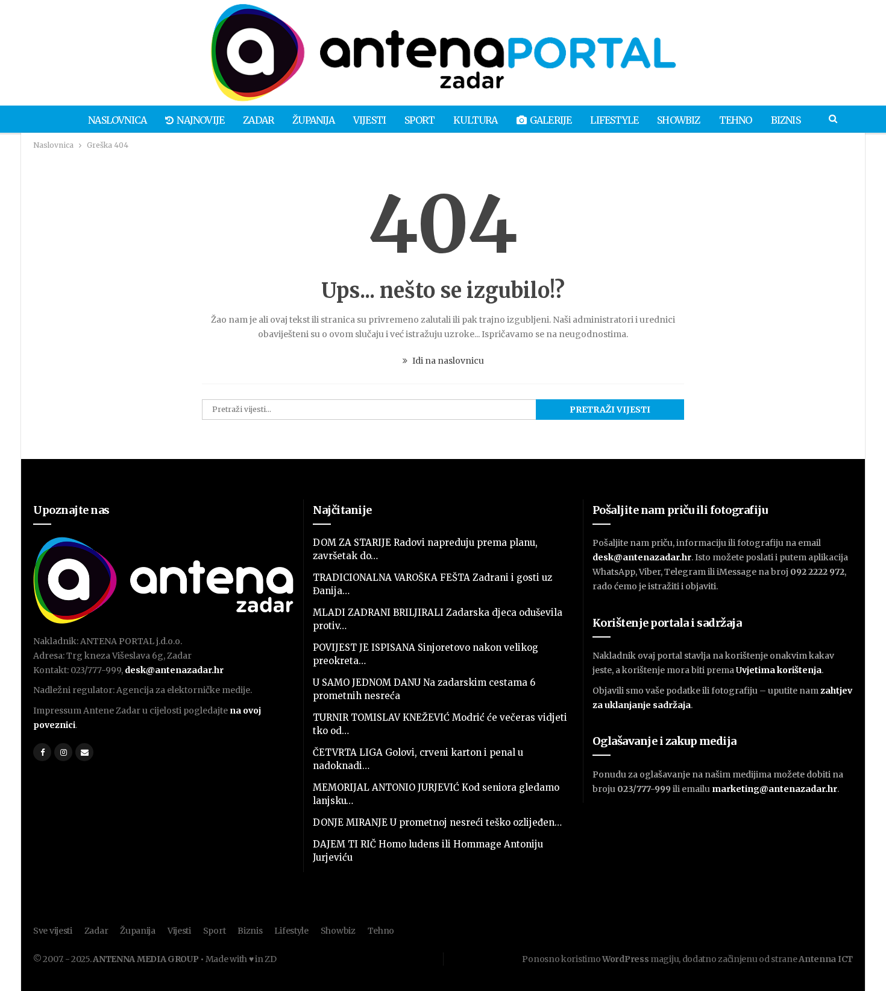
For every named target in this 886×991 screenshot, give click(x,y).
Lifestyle (614, 120)
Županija (313, 120)
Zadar (258, 120)
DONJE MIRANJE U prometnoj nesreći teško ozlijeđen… (437, 822)
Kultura (475, 120)
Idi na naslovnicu (447, 360)
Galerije (551, 120)
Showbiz (678, 120)
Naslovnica (117, 120)
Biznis (785, 120)
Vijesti (369, 120)
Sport (419, 120)
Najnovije (200, 120)
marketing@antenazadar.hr (774, 789)
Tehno (735, 120)
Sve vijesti (52, 930)
